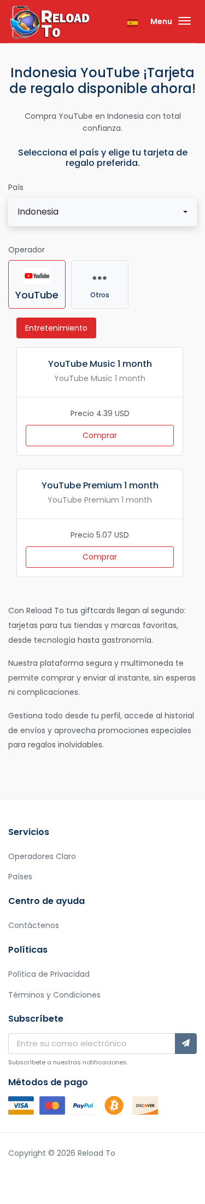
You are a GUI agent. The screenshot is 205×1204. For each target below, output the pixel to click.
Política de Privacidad (49, 974)
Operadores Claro (42, 856)
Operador (26, 249)
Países (20, 876)
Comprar (100, 435)
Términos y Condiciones (54, 995)
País (16, 187)
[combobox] (102, 212)
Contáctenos (33, 925)
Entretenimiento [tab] (56, 327)
